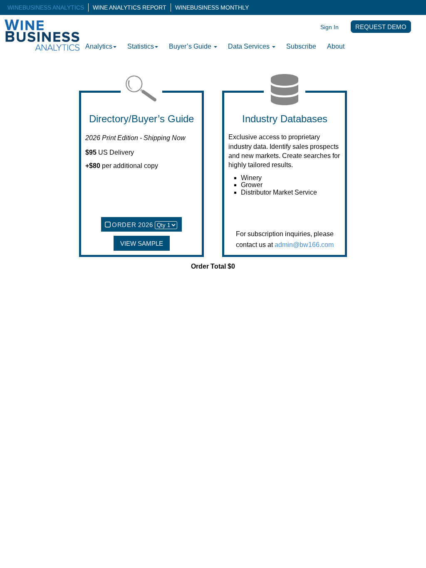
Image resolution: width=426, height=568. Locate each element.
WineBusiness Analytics (45, 7)
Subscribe (301, 46)
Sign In (329, 27)
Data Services (249, 46)
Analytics (98, 46)
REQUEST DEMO (380, 27)
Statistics (140, 46)
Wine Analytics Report (129, 7)
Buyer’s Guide (191, 46)
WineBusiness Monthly (212, 7)
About (335, 46)
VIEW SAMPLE (141, 243)
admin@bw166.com (304, 244)
